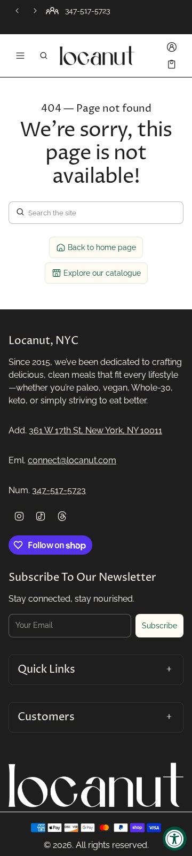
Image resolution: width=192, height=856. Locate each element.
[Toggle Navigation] (20, 55)
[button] (43, 55)
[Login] (171, 47)
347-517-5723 (59, 490)
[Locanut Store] (97, 55)
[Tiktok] (40, 516)
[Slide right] (35, 10)
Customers (46, 717)
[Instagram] (19, 516)
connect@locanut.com (72, 460)
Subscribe (159, 625)
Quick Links (46, 669)
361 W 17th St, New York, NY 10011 (95, 430)
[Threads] (62, 516)
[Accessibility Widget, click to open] (175, 839)
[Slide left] (17, 10)
